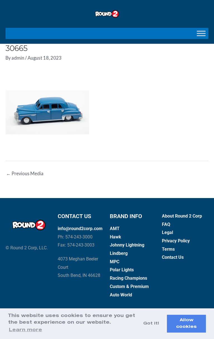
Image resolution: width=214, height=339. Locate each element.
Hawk (115, 237)
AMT (115, 228)
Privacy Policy (176, 240)
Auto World (121, 294)
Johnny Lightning (127, 245)
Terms (168, 249)
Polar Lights (122, 269)
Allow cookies (186, 323)
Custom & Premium (129, 286)
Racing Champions (128, 278)
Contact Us (173, 257)
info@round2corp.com (80, 228)
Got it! (151, 324)
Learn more (25, 330)
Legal (167, 232)
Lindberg (119, 253)
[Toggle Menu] (201, 33)
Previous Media (24, 173)
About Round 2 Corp (182, 216)
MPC (114, 261)
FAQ (166, 224)
